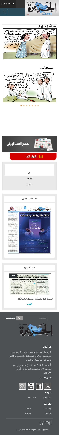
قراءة (29, 173)
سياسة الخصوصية (45, 424)
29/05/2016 (9, 4)
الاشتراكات (48, 413)
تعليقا (29, 179)
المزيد (29, 304)
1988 (13, 276)
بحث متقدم (10, 318)
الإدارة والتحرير (47, 408)
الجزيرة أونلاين (47, 397)
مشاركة (29, 185)
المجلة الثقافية (32, 397)
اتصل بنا (48, 404)
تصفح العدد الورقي (29, 199)
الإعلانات (28, 408)
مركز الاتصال (27, 413)
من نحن (47, 347)
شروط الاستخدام (46, 422)
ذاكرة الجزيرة (29, 268)
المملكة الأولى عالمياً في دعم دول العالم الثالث (35, 299)
